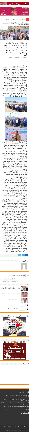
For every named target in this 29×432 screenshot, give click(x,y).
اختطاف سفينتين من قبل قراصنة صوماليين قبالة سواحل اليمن (16, 409)
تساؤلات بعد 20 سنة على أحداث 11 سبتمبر (19, 275)
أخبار (23, 22)
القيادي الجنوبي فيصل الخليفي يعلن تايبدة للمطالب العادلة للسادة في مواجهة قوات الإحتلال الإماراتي (10, 279)
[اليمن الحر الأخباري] (14, 3)
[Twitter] (15, 428)
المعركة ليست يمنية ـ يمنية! (14, 299)
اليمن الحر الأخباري (21, 426)
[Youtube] (14, 428)
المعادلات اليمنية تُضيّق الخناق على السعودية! (11, 293)
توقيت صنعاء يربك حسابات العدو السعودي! (17, 308)
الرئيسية (27, 22)
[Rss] (17, 428)
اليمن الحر (24, 57)
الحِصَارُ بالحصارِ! (22, 304)
